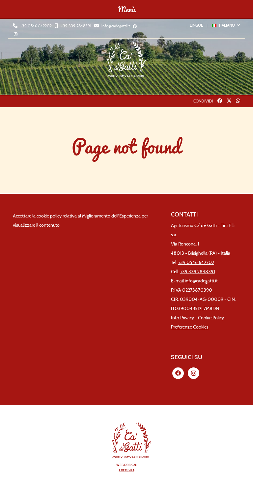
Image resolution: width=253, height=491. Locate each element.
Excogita (126, 470)
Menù (126, 9)
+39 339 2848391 (75, 25)
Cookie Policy (211, 318)
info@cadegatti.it (115, 25)
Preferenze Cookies (190, 327)
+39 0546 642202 (35, 25)
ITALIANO (227, 25)
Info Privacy (182, 318)
